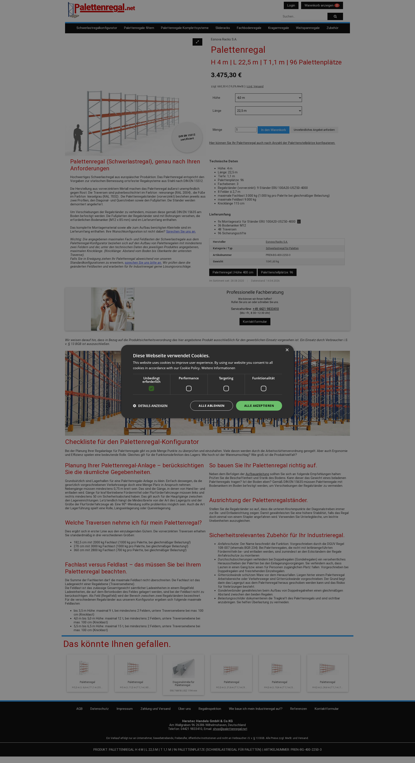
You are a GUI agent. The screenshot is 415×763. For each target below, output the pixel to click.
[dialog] (207, 381)
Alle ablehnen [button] (211, 406)
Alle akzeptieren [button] (259, 406)
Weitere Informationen (218, 368)
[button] (150, 405)
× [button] (287, 350)
